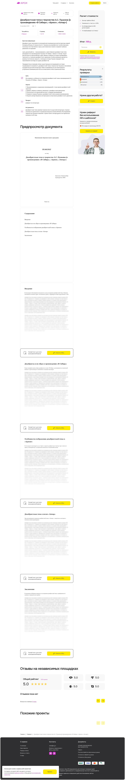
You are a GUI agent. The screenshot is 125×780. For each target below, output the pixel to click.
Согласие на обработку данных (86, 754)
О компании (23, 745)
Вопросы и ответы (24, 753)
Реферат (29, 734)
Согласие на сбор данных (84, 757)
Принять (49, 772)
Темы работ (56, 3)
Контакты (71, 3)
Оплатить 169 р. (60, 353)
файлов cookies (19, 773)
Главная (22, 734)
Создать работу (95, 3)
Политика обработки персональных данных (89, 752)
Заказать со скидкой (91, 131)
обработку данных (96, 58)
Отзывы (34, 701)
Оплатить (92, 52)
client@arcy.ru (52, 745)
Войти (104, 3)
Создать (92, 101)
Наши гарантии (24, 748)
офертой (82, 57)
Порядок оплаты (24, 750)
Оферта (80, 750)
